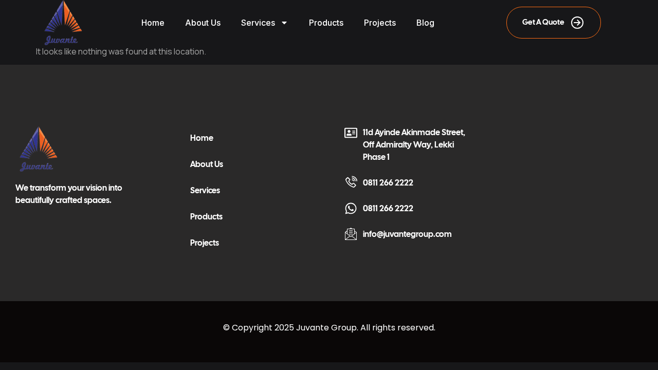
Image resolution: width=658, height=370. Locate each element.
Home (152, 22)
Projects (380, 22)
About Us (203, 22)
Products (326, 22)
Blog (425, 22)
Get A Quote (543, 22)
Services (258, 22)
